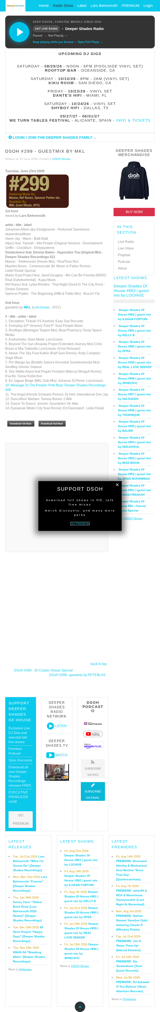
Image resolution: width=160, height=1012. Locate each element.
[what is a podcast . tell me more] (93, 711)
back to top (99, 664)
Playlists (124, 255)
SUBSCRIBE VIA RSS (93, 771)
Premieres (129, 999)
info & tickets (133, 120)
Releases (25, 969)
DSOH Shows (61, 159)
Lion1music (41, 307)
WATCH (61, 755)
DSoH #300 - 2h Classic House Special (43, 670)
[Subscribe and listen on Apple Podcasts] (93, 723)
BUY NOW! (134, 212)
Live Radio (126, 241)
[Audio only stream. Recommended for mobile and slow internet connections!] (50, 726)
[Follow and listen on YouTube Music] (92, 733)
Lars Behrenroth (104, 6)
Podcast (124, 261)
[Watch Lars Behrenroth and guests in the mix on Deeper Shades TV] (50, 755)
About (122, 268)
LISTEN (61, 726)
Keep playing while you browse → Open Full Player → (68, 42)
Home (44, 6)
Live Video (126, 248)
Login (148, 6)
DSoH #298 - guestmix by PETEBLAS (77, 675)
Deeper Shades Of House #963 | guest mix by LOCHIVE (131, 290)
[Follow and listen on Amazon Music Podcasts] (93, 745)
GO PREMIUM (21, 819)
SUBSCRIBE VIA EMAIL (93, 794)
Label (81, 6)
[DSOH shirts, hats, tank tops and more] (134, 181)
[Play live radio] (19, 32)
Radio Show (63, 6)
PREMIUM (130, 6)
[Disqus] (56, 607)
